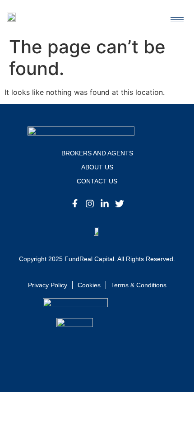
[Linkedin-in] (104, 203)
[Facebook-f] (75, 203)
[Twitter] (119, 203)
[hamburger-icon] (177, 20)
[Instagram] (89, 203)
